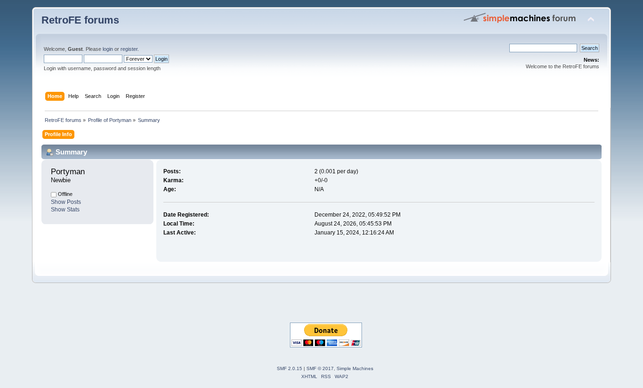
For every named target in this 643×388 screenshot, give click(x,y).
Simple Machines (355, 368)
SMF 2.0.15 (289, 368)
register (129, 49)
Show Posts (66, 202)
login (108, 49)
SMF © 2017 (320, 368)
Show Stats (65, 209)
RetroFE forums (80, 20)
